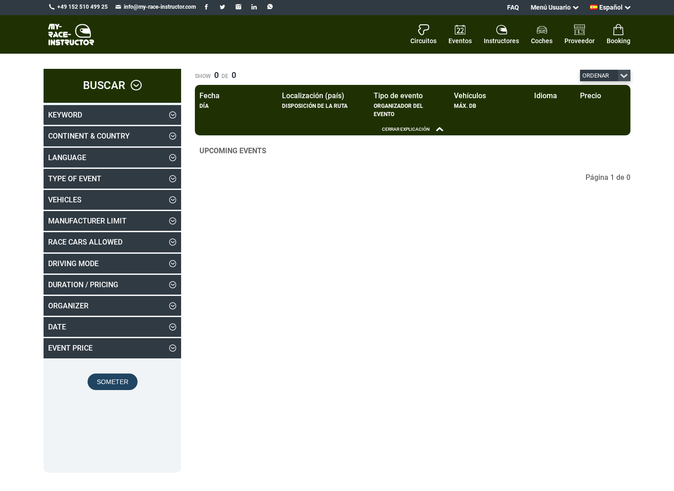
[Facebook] (206, 7)
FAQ (513, 7)
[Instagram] (238, 7)
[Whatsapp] (270, 7)
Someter (112, 381)
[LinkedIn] (254, 7)
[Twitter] (222, 7)
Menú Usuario (550, 7)
